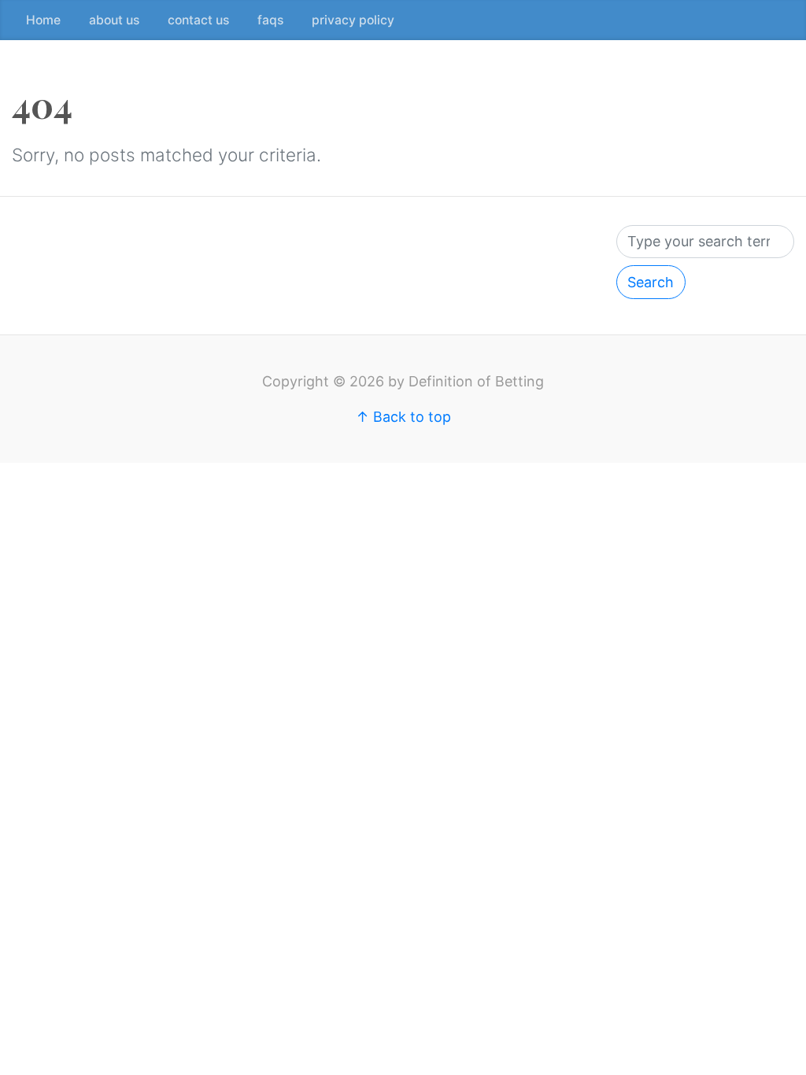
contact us (198, 20)
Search (650, 282)
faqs (270, 20)
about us (114, 20)
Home (43, 20)
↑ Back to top (403, 416)
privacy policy (353, 20)
